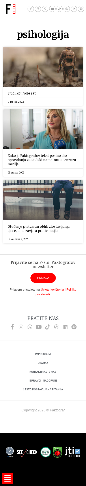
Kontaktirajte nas (43, 371)
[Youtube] (52, 9)
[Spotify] (81, 9)
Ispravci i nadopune (43, 380)
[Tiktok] (59, 9)
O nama (43, 362)
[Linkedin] (65, 327)
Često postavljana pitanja (43, 389)
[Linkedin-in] (74, 9)
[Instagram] (38, 9)
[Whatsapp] (45, 9)
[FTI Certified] (72, 453)
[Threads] (67, 9)
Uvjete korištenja (52, 289)
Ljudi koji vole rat (22, 93)
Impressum (43, 354)
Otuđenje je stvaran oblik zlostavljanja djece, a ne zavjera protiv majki (39, 228)
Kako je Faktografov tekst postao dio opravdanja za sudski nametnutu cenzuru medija (42, 159)
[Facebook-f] (31, 9)
